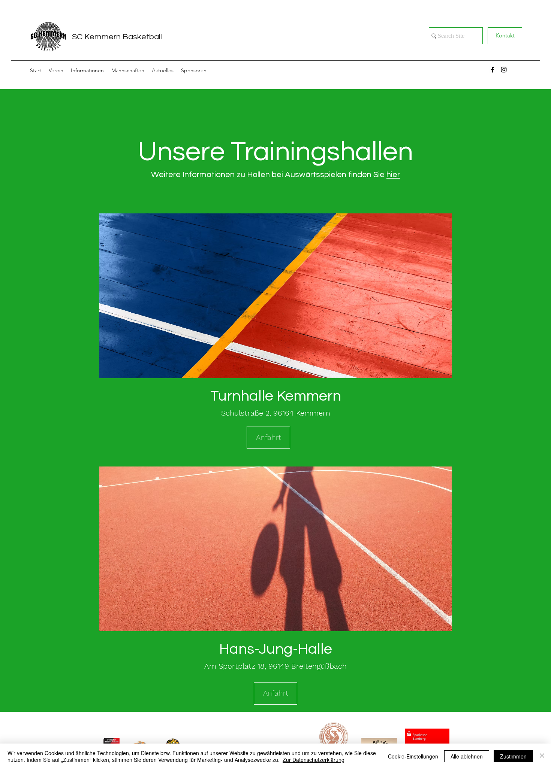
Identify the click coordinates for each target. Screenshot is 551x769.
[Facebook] (492, 69)
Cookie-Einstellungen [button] (413, 756)
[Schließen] (542, 756)
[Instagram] (504, 69)
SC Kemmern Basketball (117, 37)
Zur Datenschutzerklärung (313, 759)
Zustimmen (513, 756)
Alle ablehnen (467, 756)
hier (393, 174)
